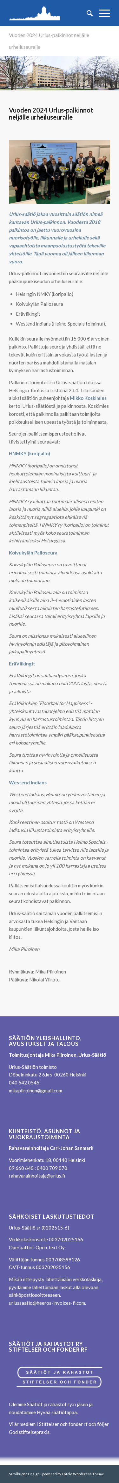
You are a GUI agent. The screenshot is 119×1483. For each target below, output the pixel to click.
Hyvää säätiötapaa (57, 1412)
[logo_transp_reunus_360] (49, 13)
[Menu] (101, 13)
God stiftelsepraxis (29, 1432)
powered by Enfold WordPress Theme (73, 1474)
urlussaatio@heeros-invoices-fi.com (47, 1303)
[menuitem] (86, 13)
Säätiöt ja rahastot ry (49, 1404)
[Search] (86, 13)
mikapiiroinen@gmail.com (35, 1090)
